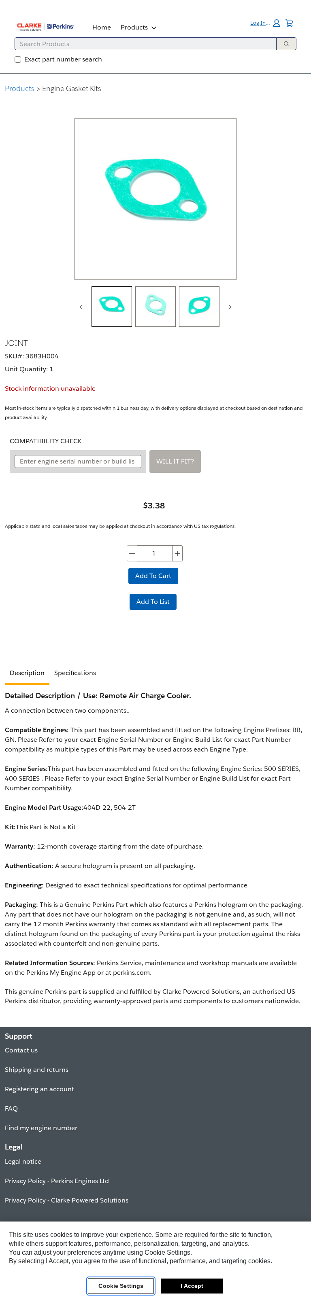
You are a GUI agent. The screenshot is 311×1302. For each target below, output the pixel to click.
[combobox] (142, 44)
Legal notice (23, 1161)
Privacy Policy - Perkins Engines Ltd (57, 1181)
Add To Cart (153, 576)
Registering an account (39, 1089)
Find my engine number (41, 1128)
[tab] (112, 306)
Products (134, 27)
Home (101, 27)
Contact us (21, 1050)
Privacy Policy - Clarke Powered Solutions (66, 1200)
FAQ (11, 1108)
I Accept (192, 1286)
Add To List (153, 601)
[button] (265, 23)
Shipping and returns (36, 1069)
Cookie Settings (120, 1286)
